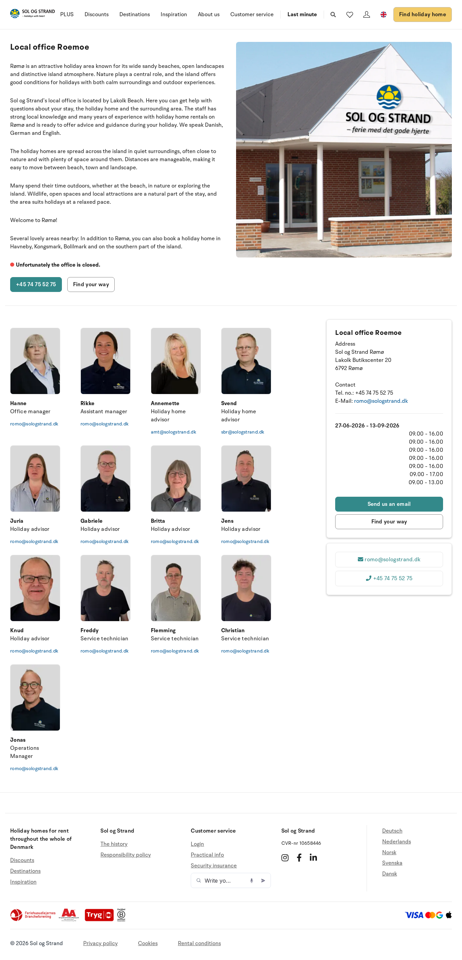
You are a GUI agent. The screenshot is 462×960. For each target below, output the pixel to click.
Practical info (207, 855)
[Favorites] (350, 14)
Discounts (97, 14)
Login (197, 844)
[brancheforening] (33, 920)
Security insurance (214, 865)
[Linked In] (313, 858)
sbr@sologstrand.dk (242, 432)
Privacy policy (100, 943)
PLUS (67, 14)
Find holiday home (422, 14)
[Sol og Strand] (32, 14)
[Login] (367, 14)
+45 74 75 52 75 (36, 284)
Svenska (392, 863)
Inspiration (174, 14)
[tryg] (101, 920)
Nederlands (396, 841)
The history (114, 844)
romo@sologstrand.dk (34, 424)
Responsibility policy (125, 855)
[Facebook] (299, 858)
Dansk (389, 874)
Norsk (389, 852)
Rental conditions (199, 943)
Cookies (148, 943)
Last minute (302, 14)
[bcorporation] (123, 920)
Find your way (91, 284)
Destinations (134, 14)
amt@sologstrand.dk (173, 432)
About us (209, 14)
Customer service (252, 14)
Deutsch (392, 831)
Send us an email (389, 504)
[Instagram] (284, 858)
